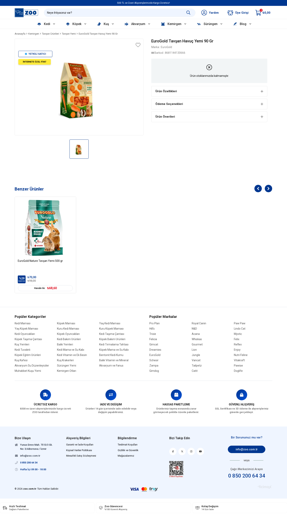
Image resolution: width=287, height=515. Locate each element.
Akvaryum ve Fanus (111, 365)
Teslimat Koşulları (127, 444)
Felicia (153, 339)
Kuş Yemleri (22, 344)
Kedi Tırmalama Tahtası (113, 344)
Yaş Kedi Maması (109, 323)
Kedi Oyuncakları (25, 334)
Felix (236, 339)
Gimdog (154, 370)
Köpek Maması (66, 323)
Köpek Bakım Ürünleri (112, 339)
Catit (195, 370)
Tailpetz (197, 365)
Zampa (153, 365)
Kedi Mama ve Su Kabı (70, 349)
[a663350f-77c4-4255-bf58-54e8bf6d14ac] (176, 469)
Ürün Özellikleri (166, 91)
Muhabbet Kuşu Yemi (28, 370)
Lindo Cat (239, 328)
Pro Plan (154, 323)
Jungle (196, 355)
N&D (194, 328)
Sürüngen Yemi (66, 365)
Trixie (152, 334)
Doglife (238, 370)
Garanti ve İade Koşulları (79, 444)
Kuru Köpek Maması (111, 328)
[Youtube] (200, 451)
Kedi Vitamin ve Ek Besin (72, 355)
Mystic (238, 334)
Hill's (152, 328)
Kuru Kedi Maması (68, 328)
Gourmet (197, 344)
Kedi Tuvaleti (22, 349)
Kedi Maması (22, 323)
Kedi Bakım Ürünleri (69, 339)
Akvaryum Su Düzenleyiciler (32, 365)
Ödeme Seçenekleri (169, 104)
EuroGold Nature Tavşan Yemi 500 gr (40, 260)
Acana (196, 334)
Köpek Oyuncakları (68, 334)
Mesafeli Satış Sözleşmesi (81, 455)
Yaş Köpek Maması (26, 328)
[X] (182, 451)
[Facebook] (173, 451)
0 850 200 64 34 (246, 476)
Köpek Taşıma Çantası (28, 339)
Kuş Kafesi (21, 360)
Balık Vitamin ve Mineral (113, 360)
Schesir (154, 360)
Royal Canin (199, 323)
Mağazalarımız (126, 455)
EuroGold (154, 355)
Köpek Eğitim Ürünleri (28, 355)
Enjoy (237, 349)
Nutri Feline (241, 355)
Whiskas (197, 339)
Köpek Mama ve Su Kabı (114, 349)
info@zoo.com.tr (247, 449)
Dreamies (155, 349)
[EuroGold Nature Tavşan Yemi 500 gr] (45, 227)
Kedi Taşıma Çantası (111, 334)
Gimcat (153, 344)
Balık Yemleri (65, 344)
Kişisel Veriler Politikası (79, 450)
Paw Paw (239, 323)
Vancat (196, 360)
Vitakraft (239, 360)
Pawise (238, 365)
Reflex (238, 344)
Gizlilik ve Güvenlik (128, 450)
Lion (194, 349)
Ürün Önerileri (165, 116)
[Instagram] (191, 451)
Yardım (214, 12)
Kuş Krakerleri (65, 360)
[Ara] (188, 13)
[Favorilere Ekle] (138, 45)
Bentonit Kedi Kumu (111, 355)
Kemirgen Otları (66, 370)
